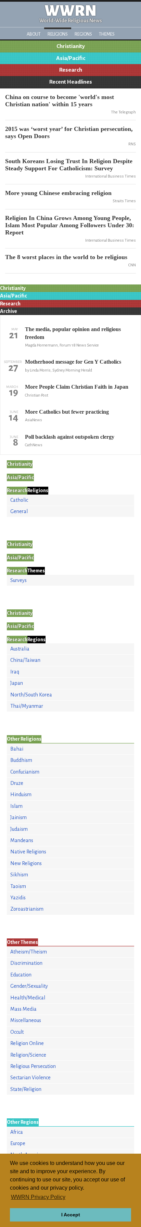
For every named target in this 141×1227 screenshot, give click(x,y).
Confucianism (24, 772)
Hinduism (20, 794)
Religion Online (27, 1043)
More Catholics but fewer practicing (67, 412)
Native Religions (28, 851)
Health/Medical (27, 997)
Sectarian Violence (30, 1077)
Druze (16, 783)
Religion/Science (28, 1055)
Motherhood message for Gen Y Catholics (73, 362)
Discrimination (26, 963)
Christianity (70, 46)
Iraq (14, 672)
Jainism (18, 817)
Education (20, 974)
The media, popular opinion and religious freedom (73, 333)
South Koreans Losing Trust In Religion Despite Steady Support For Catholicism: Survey (68, 165)
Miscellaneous (25, 1020)
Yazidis (18, 897)
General (19, 511)
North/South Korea (31, 694)
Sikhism (19, 874)
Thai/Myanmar (26, 706)
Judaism (19, 829)
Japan (16, 683)
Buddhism (21, 760)
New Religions (26, 863)
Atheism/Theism (28, 952)
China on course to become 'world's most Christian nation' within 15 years (59, 101)
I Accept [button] (70, 1214)
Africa (16, 1132)
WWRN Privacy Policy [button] (38, 1197)
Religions (58, 34)
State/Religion (25, 1089)
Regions (83, 34)
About (34, 34)
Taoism (18, 886)
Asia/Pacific (70, 58)
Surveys (18, 580)
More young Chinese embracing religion (58, 193)
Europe (17, 1143)
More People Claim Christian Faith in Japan (76, 387)
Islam (16, 806)
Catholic (19, 500)
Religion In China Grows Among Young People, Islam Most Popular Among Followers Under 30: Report (69, 225)
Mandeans (21, 840)
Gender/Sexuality (29, 986)
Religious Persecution (33, 1066)
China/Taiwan (25, 660)
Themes (107, 34)
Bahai (16, 749)
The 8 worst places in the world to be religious (66, 257)
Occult (17, 1032)
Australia (19, 649)
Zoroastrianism (26, 909)
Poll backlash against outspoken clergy (69, 437)
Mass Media (23, 1009)
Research (70, 70)
